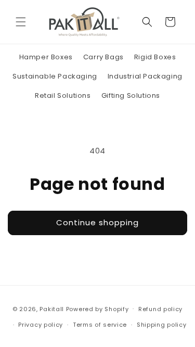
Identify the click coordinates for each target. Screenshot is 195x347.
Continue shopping (97, 222)
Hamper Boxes (46, 57)
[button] (20, 21)
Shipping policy (162, 324)
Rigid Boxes (155, 57)
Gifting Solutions (130, 95)
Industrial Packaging (145, 76)
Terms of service (100, 324)
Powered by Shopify (97, 308)
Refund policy (160, 309)
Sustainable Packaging (54, 76)
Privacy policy (40, 324)
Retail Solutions (63, 95)
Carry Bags (103, 57)
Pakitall (52, 308)
